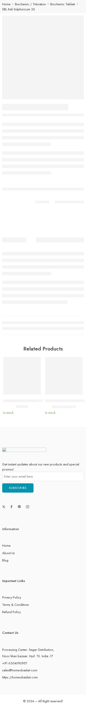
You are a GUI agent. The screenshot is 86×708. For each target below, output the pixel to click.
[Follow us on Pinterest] (19, 506)
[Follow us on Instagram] (28, 507)
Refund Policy (11, 612)
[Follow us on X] (3, 506)
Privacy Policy (11, 597)
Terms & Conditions (15, 604)
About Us (8, 553)
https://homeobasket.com (20, 677)
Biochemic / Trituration (30, 4)
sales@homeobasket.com (19, 670)
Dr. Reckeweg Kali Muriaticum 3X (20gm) (34, 401)
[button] (35, 394)
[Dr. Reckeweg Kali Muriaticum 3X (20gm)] (22, 376)
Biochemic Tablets (62, 4)
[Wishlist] (36, 361)
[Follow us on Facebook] (11, 506)
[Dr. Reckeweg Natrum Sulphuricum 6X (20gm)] (64, 376)
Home (6, 4)
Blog (5, 560)
